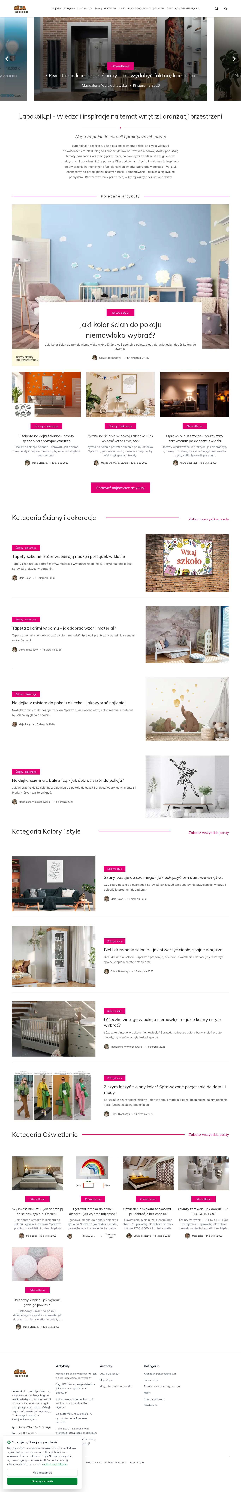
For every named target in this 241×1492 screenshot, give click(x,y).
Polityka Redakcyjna (115, 1462)
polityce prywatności (55, 1464)
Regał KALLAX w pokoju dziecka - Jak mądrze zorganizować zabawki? (75, 1388)
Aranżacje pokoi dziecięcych (183, 8)
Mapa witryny (137, 1462)
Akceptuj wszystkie (42, 1481)
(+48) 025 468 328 (27, 1433)
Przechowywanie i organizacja (146, 8)
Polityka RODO (93, 1462)
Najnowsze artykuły (63, 8)
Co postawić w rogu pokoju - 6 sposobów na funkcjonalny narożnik (74, 1418)
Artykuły (63, 1366)
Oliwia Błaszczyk (109, 1373)
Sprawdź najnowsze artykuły (120, 487)
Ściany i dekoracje (105, 8)
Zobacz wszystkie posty (209, 519)
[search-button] (216, 8)
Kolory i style (84, 8)
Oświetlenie (120, 66)
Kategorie (151, 1366)
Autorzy (106, 1366)
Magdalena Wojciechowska (116, 1386)
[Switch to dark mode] (226, 8)
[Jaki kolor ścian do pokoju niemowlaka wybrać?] (120, 285)
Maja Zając (106, 1380)
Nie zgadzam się (42, 1472)
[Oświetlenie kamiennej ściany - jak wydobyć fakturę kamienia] (120, 59)
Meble (122, 8)
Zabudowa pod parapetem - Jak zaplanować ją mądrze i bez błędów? (74, 1403)
